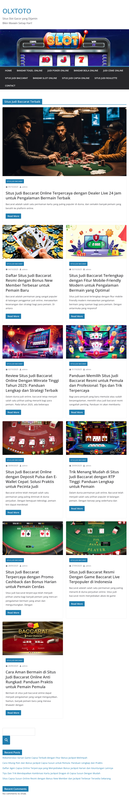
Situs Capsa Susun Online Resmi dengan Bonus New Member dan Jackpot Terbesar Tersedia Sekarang (57, 778)
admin (25, 187)
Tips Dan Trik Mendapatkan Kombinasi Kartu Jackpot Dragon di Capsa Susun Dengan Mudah (51, 773)
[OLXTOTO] (64, 31)
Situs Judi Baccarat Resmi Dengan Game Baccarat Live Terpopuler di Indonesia (94, 576)
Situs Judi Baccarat (16, 78)
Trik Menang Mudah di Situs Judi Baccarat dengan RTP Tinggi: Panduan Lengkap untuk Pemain (94, 479)
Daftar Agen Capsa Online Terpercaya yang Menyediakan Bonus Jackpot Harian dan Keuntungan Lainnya (58, 768)
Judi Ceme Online (113, 70)
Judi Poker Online (58, 70)
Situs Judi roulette (106, 78)
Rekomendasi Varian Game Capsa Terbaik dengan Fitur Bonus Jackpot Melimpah (45, 757)
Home (8, 70)
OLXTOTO (17, 11)
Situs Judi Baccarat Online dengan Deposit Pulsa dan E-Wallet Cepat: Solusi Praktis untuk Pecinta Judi (31, 479)
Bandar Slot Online (45, 78)
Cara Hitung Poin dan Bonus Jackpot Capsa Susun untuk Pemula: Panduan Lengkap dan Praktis (53, 762)
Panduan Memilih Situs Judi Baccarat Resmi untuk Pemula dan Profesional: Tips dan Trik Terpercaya (96, 383)
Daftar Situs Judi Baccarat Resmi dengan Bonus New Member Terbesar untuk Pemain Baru (29, 283)
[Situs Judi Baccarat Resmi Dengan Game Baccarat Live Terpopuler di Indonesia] (96, 538)
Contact (10, 85)
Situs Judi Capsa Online (76, 78)
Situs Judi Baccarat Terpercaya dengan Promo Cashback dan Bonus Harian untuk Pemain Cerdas (31, 579)
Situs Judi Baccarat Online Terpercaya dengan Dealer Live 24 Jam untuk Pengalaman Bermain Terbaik (63, 195)
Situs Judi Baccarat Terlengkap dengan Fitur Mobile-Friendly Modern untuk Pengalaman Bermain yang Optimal (96, 283)
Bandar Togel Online (29, 70)
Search (6, 740)
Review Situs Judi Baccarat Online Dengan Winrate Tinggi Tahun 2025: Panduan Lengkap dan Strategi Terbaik (32, 383)
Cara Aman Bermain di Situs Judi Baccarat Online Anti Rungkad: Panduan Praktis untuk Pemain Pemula (31, 679)
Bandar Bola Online (86, 70)
